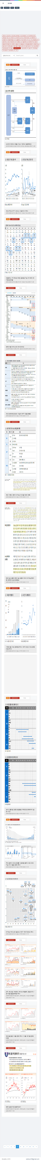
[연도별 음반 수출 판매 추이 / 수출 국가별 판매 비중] (20, 1013)
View (24, 64)
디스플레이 (17, 40)
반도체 (8, 35)
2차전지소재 (19, 37)
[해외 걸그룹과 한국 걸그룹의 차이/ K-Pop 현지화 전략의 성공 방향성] (20, 514)
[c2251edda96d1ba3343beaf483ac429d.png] (20, 485)
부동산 (17, 7)
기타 (16, 50)
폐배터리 (33, 37)
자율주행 (24, 42)
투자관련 (5, 50)
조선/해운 (36, 46)
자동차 (4, 40)
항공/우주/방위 (6, 44)
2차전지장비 (26, 37)
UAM (13, 44)
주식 (12, 7)
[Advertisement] (20, 21)
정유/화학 (24, 48)
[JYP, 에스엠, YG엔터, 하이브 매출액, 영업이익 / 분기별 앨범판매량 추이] (20, 948)
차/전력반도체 (31, 35)
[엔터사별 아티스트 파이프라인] (20, 317)
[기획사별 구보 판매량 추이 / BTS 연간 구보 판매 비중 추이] (20, 617)
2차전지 (12, 37)
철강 (17, 44)
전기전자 (24, 40)
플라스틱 (21, 46)
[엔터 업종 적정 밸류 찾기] (20, 1077)
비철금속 (22, 44)
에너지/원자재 (11, 42)
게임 (11, 48)
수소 (29, 40)
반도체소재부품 (15, 35)
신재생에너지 (35, 40)
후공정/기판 (5, 37)
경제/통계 (11, 50)
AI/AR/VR (30, 42)
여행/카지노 (36, 44)
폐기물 (15, 46)
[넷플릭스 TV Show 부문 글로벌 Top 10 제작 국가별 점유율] (20, 248)
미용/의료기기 (28, 46)
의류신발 (10, 46)
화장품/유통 (29, 44)
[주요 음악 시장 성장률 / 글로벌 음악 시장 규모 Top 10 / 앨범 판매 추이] (20, 833)
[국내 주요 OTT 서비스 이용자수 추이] (20, 181)
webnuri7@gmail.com (32, 1159)
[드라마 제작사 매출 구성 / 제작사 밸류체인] (20, 78)
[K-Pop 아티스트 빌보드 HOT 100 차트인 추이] (20, 902)
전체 (4, 35)
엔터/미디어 (17, 48)
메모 (8, 64)
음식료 (4, 46)
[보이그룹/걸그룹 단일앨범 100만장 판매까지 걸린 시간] (20, 727)
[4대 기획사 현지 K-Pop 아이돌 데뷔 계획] (20, 451)
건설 (29, 48)
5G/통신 (18, 42)
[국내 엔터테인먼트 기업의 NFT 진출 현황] (20, 384)
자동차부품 (10, 40)
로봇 (36, 42)
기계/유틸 (34, 48)
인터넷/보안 (5, 48)
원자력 (4, 42)
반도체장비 (23, 35)
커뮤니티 (7, 7)
